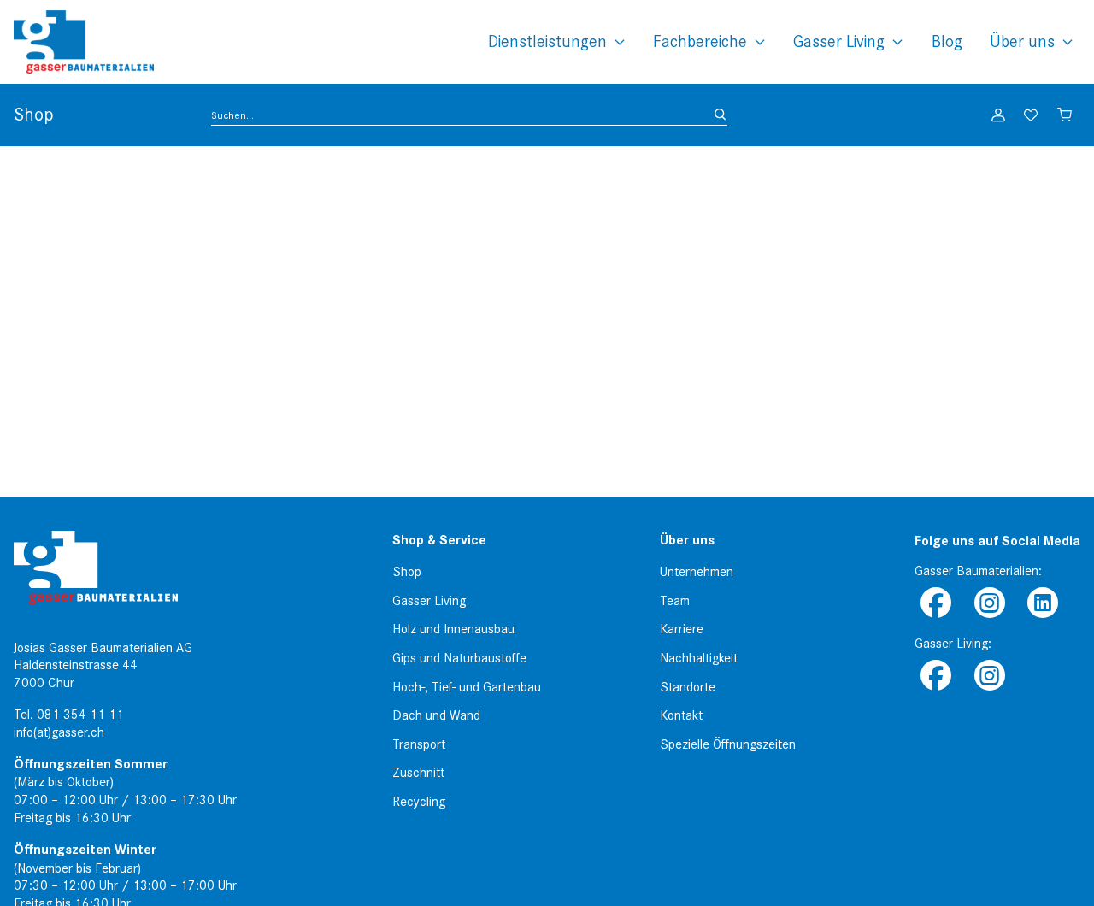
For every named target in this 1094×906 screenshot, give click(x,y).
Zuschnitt (418, 772)
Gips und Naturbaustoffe (459, 658)
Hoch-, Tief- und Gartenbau (466, 687)
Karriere (681, 629)
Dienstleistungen (547, 41)
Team (675, 601)
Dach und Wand (436, 715)
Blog (947, 41)
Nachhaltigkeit (699, 658)
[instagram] (989, 604)
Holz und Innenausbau (453, 629)
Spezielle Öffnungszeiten (728, 744)
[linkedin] (1042, 604)
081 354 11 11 (80, 714)
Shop (406, 571)
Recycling (418, 801)
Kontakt (681, 715)
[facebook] (936, 604)
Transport (418, 744)
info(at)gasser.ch (59, 732)
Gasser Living (839, 41)
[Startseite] (84, 42)
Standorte (687, 687)
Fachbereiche (700, 41)
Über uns (1022, 41)
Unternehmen (696, 571)
